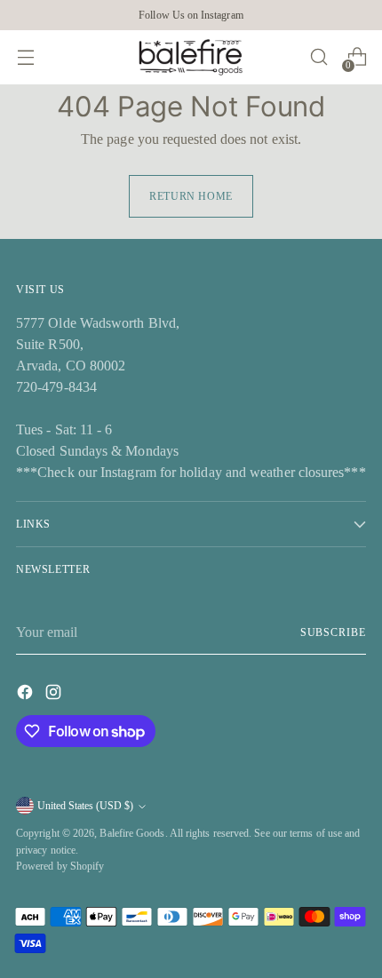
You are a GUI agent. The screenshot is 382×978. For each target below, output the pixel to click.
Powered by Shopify (60, 866)
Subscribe (333, 632)
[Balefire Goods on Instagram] (55, 695)
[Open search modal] (318, 57)
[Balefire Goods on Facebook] (26, 695)
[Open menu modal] (25, 57)
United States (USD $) (85, 805)
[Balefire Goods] (191, 57)
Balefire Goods (131, 833)
